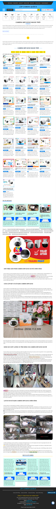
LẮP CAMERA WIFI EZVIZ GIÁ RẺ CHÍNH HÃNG (11, 54)
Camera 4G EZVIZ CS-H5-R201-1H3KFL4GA (8, 169)
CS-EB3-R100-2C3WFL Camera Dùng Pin (32, 105)
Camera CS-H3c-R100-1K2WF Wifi (44, 127)
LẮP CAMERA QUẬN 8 (28, 7)
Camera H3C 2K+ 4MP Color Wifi (32, 169)
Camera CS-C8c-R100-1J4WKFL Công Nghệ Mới (16, 229)
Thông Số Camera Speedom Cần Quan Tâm (45, 216)
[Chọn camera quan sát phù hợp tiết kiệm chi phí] (52, 17)
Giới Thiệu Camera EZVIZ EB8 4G (20, 214)
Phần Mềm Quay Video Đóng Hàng (9, 473)
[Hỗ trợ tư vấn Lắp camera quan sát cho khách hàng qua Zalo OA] (53, 503)
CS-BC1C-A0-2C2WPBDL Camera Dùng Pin (32, 65)
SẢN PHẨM (9, 9)
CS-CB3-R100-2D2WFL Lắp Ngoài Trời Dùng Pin (45, 86)
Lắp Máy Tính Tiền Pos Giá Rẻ (32, 214)
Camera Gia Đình (24, 492)
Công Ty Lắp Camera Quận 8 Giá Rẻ (28, 507)
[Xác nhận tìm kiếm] (38, 10)
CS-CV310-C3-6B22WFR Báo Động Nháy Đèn (20, 106)
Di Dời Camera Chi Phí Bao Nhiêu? (21, 469)
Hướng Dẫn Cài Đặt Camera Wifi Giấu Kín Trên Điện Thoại (19, 232)
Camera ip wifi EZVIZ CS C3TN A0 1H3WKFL (20, 85)
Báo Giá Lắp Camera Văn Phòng (45, 473)
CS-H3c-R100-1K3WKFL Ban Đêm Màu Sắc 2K (8, 147)
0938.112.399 (51, 492)
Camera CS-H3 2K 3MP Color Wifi (44, 106)
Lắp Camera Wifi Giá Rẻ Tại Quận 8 (36, 232)
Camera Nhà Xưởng (39, 492)
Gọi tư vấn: (47, 9)
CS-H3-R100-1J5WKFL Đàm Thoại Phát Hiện (33, 147)
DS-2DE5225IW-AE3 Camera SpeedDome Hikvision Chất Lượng (31, 230)
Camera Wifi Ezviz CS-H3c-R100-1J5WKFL (33, 126)
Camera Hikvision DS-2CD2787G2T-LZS (12, 230)
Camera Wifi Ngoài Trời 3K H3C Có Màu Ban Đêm (8, 189)
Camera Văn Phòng (16, 492)
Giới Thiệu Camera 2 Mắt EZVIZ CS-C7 (8, 214)
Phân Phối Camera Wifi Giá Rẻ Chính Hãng (19, 234)
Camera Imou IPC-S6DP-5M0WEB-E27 (33, 229)
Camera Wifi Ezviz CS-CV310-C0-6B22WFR (7, 106)
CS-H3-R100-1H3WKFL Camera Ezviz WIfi (19, 147)
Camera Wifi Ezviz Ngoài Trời (28, 22)
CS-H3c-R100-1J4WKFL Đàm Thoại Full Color (20, 125)
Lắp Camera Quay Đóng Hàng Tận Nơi (33, 473)
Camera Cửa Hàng (31, 492)
